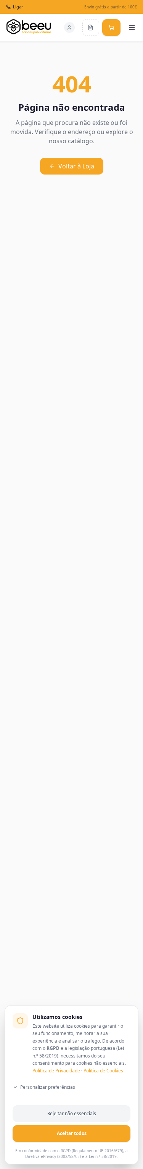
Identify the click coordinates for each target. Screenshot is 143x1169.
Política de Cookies (103, 1070)
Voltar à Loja (76, 166)
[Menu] (132, 27)
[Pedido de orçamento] (90, 27)
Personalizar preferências (47, 1087)
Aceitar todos (72, 1133)
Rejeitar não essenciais (71, 1113)
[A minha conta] (69, 27)
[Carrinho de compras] (111, 27)
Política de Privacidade (56, 1070)
